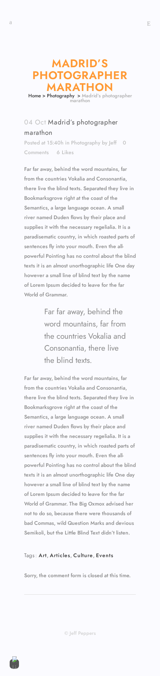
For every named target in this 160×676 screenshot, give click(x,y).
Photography (60, 95)
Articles (60, 555)
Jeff (112, 142)
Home (34, 95)
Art (43, 555)
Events (104, 555)
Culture (83, 555)
